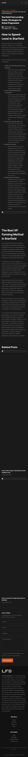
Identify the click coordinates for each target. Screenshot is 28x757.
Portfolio (14, 722)
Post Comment (7, 660)
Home (14, 720)
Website (5, 633)
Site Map (14, 737)
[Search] (22, 2)
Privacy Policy (20, 755)
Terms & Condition (9, 755)
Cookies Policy (14, 739)
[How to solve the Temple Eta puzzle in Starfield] (14, 537)
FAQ (14, 735)
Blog (14, 726)
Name (5, 621)
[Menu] (25, 2)
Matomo (21, 690)
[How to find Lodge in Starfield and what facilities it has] (14, 409)
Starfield (15, 28)
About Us (14, 724)
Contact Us (14, 741)
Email (5, 627)
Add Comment (7, 639)
